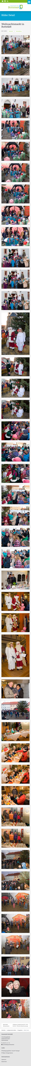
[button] (7, 1)
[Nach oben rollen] (28, 1063)
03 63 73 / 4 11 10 (6, 1042)
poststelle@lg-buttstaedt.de (8, 1044)
